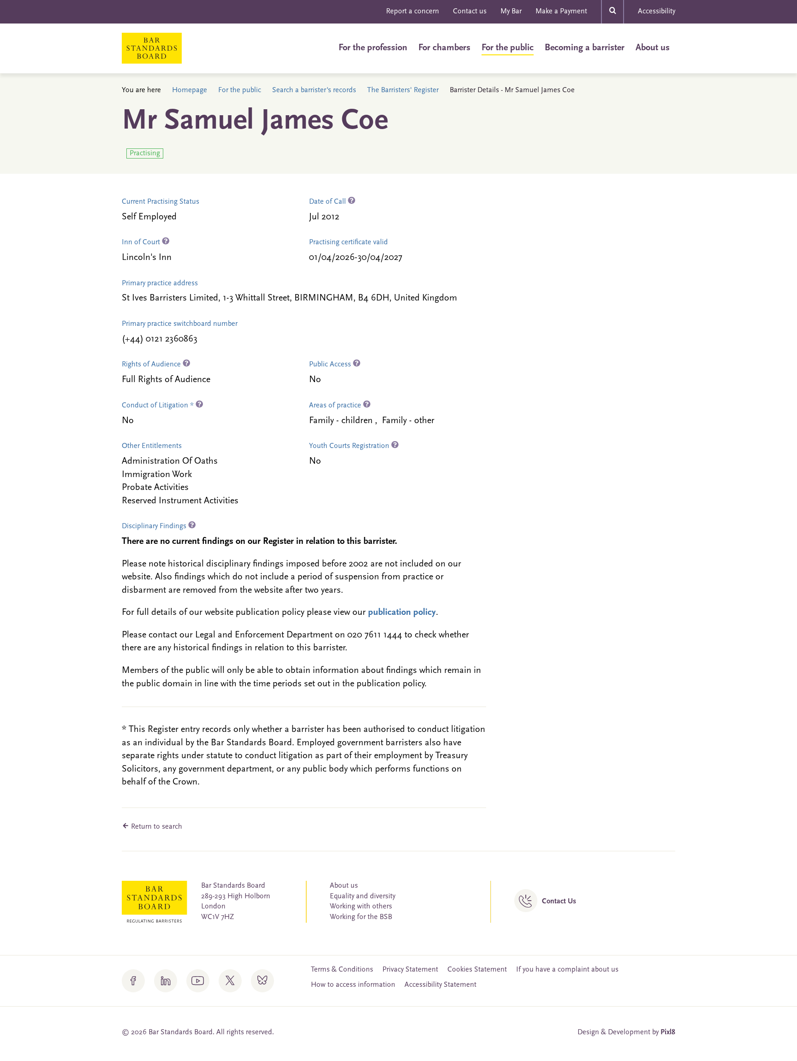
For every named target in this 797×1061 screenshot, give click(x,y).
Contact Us (559, 901)
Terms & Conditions (342, 969)
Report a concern (412, 11)
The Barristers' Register (403, 90)
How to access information (353, 985)
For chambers (444, 48)
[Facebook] (133, 980)
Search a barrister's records (314, 90)
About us (653, 48)
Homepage (189, 90)
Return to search (155, 827)
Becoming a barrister (585, 48)
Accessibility (656, 11)
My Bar (511, 11)
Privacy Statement (410, 969)
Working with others (361, 906)
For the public (508, 48)
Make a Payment (561, 11)
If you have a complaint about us (567, 969)
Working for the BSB (361, 917)
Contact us (470, 11)
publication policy (402, 612)
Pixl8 (667, 1032)
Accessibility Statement (440, 985)
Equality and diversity (362, 896)
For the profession (373, 48)
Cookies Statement (477, 969)
